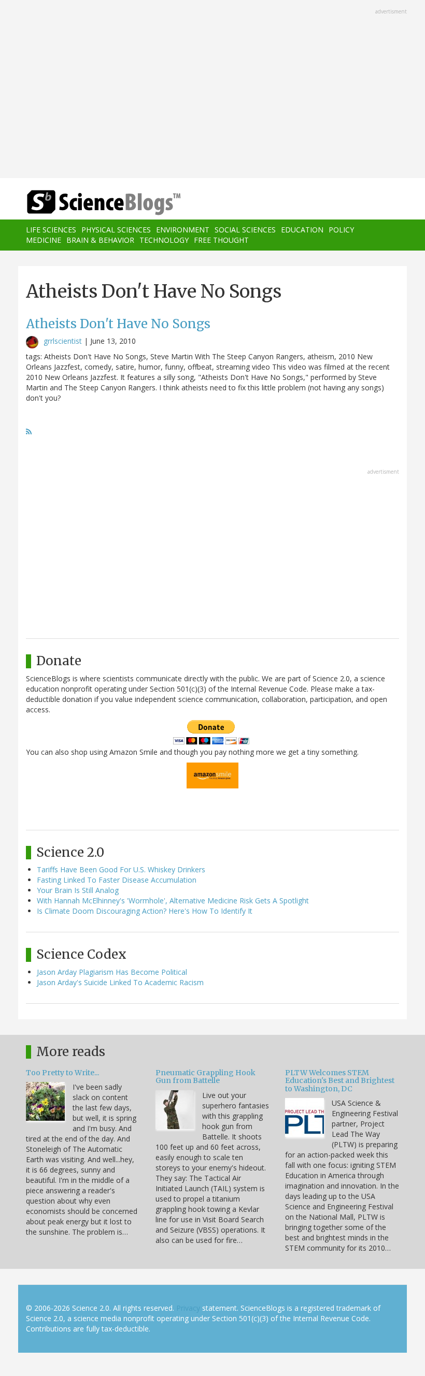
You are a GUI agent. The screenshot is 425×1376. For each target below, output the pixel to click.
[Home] (88, 202)
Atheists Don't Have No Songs (118, 324)
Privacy (188, 1308)
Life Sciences (51, 230)
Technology (164, 240)
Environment (182, 230)
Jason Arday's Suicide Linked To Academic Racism (120, 982)
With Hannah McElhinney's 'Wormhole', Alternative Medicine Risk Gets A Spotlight (173, 900)
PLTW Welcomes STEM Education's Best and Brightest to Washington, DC (339, 1080)
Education (302, 230)
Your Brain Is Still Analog (78, 890)
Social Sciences (245, 230)
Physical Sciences (116, 230)
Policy (341, 230)
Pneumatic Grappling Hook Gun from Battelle (205, 1076)
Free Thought (221, 240)
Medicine (43, 240)
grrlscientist (63, 341)
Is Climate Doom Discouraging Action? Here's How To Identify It (144, 911)
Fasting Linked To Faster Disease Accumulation (116, 880)
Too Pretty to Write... (62, 1072)
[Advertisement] (212, 90)
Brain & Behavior (100, 240)
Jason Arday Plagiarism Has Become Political (112, 972)
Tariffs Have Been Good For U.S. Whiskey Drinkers (121, 869)
